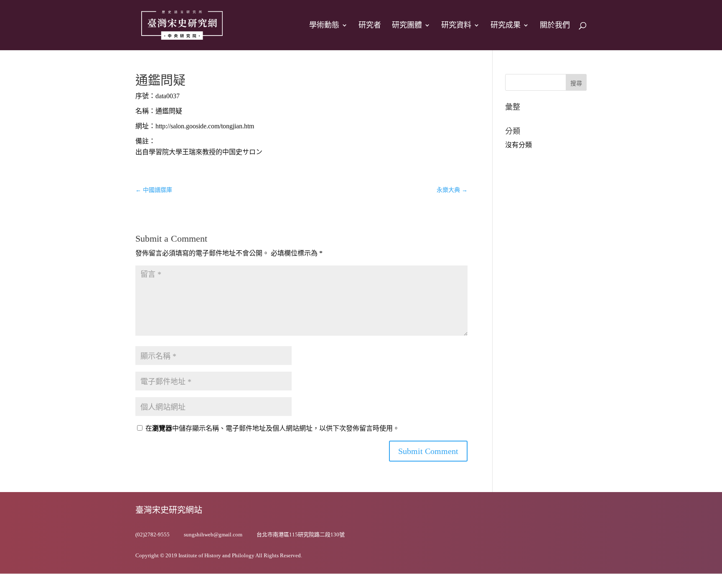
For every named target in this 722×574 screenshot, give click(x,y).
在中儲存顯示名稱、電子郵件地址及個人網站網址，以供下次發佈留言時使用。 (272, 428)
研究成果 (506, 25)
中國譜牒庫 (153, 190)
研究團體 (407, 25)
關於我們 (555, 25)
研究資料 (456, 25)
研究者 (369, 25)
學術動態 (324, 25)
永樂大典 (452, 190)
